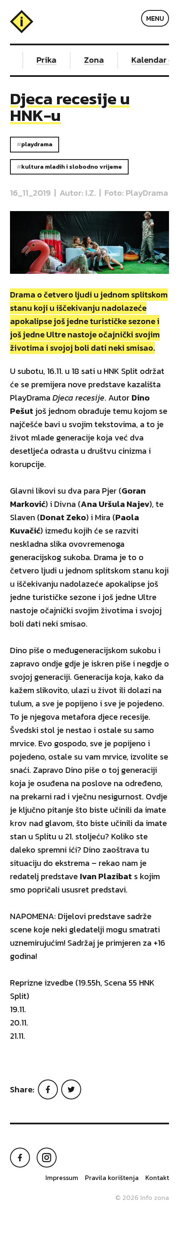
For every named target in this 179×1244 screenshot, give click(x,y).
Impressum (61, 1178)
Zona (91, 60)
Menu (155, 18)
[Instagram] (47, 1158)
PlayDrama (36, 144)
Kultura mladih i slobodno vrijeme (71, 166)
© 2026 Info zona (142, 1197)
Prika (44, 60)
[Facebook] (48, 1089)
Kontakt (157, 1178)
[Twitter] (71, 1089)
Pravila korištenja (112, 1178)
